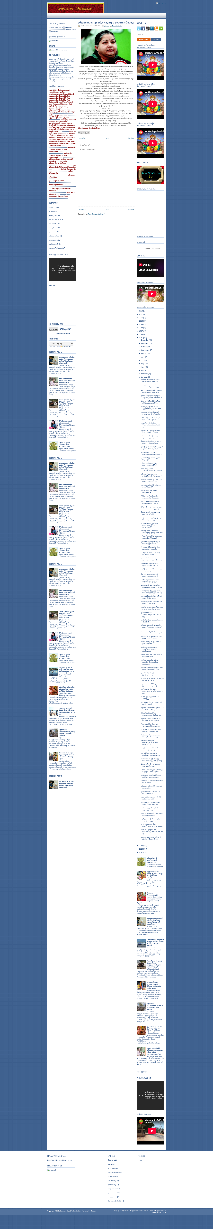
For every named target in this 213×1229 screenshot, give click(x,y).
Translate (67, 347)
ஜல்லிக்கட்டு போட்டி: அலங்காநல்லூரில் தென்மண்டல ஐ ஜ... (152, 614)
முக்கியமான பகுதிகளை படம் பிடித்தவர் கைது (150, 792)
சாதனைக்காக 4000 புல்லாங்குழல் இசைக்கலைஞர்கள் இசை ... (152, 685)
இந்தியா (52, 207)
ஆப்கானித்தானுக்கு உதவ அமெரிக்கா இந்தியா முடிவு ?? (151, 475)
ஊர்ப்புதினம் (53, 215)
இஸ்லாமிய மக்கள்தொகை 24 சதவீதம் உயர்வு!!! (150, 513)
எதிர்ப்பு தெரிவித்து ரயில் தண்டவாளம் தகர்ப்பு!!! (149, 464)
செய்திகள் (52, 228)
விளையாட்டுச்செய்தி (56, 248)
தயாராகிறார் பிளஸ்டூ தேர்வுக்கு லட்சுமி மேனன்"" (151, 486)
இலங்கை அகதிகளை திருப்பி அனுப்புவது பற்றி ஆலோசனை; (151, 397)
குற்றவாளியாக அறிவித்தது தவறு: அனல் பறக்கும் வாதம (106, 22)
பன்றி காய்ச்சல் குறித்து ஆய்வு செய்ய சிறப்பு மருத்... (151, 519)
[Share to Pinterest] (88, 132)
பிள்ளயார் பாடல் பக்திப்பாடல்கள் (64, 443)
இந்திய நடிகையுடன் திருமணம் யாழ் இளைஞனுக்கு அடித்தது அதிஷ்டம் (67, 424)
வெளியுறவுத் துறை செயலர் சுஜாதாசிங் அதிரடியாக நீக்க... (152, 408)
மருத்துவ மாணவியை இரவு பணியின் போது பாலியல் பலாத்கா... (150, 662)
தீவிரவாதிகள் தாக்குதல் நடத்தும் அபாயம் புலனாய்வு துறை (151, 508)
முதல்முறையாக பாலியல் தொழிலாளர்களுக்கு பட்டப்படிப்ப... (149, 649)
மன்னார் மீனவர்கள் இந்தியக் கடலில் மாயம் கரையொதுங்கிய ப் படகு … (67, 711)
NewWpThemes (124, 1210)
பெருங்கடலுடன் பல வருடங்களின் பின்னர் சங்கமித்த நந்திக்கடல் (66, 670)
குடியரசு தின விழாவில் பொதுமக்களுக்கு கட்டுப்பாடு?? (152, 453)
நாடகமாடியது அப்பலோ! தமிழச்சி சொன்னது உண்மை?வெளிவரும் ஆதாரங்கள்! (67, 360)
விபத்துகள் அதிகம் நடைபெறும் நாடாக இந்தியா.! (151, 553)
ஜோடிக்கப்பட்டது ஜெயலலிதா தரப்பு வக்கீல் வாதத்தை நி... (151, 431)
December (145, 340)
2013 (141, 849)
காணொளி (52, 224)
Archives (156, 39)
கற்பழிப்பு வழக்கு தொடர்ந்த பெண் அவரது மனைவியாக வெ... (152, 608)
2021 (141, 318)
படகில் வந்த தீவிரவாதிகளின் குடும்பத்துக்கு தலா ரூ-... (150, 809)
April (143, 367)
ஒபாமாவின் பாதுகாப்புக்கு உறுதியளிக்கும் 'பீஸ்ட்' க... (150, 564)
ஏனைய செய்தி (54, 220)
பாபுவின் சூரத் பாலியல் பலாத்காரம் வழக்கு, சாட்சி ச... (152, 679)
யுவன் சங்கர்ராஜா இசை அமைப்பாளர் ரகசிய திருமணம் (151, 825)
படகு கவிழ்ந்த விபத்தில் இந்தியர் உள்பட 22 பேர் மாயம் (151, 597)
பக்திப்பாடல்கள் (54, 236)
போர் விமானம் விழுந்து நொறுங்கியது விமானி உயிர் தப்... (150, 425)
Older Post (131, 138)
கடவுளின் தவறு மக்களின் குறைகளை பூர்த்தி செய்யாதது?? (149, 525)
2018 (141, 328)
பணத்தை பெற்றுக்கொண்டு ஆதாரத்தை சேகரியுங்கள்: (150, 413)
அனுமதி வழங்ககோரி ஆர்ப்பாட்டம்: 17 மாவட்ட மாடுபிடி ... (152, 709)
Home (107, 138)
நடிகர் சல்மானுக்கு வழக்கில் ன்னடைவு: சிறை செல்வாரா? (151, 632)
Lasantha (145, 1210)
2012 (141, 852)
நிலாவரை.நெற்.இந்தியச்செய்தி (70, 1211)
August (144, 353)
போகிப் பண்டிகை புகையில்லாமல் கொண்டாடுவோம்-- (151, 655)
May (143, 364)
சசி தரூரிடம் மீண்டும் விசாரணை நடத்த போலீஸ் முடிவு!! (151, 537)
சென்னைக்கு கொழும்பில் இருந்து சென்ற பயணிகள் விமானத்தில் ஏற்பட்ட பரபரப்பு (155, 942)
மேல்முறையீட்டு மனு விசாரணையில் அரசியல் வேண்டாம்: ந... (149, 742)
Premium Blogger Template (158, 1210)
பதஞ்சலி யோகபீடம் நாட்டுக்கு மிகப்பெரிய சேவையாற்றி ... (150, 380)
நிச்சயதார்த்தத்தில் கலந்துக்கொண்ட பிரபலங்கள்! (151, 469)
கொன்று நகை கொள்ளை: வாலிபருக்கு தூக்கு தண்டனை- (152, 532)
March (143, 370)
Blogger (67, 334)
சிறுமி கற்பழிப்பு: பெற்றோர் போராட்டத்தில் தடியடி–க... (150, 725)
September (145, 350)
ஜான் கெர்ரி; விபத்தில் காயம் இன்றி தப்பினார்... (150, 674)
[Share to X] (84, 132)
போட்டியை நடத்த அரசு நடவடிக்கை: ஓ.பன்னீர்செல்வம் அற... (152, 691)
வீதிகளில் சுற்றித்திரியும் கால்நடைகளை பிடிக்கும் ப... (151, 714)
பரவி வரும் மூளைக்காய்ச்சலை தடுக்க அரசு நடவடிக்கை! (151, 776)
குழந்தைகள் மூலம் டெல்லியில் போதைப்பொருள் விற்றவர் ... (151, 719)
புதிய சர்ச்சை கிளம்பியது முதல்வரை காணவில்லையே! (151, 754)
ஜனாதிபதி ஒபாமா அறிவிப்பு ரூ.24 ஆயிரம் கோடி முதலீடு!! (152, 448)
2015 (141, 338)
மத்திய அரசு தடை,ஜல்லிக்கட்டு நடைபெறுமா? (151, 643)
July (143, 357)
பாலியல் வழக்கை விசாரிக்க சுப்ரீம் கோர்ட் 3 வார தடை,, (152, 602)
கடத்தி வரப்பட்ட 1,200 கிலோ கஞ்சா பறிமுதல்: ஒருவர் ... (150, 749)
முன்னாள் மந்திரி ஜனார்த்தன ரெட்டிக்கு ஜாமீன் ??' (150, 542)
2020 (141, 321)
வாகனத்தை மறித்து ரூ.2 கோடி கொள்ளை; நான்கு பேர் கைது (151, 592)
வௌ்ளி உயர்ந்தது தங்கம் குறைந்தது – (149, 491)
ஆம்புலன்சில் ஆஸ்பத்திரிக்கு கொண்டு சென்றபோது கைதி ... (152, 586)
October (144, 347)
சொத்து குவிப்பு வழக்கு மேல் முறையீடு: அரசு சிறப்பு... (150, 548)
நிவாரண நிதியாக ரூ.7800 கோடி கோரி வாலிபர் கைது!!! (151, 480)
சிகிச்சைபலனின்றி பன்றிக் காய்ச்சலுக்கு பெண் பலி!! (150, 497)
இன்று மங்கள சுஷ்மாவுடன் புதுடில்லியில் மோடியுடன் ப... (151, 575)
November (145, 343)
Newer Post (82, 138)
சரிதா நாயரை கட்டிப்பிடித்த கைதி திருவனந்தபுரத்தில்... (152, 814)
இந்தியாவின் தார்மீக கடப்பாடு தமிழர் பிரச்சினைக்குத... (150, 442)
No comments (117, 26)
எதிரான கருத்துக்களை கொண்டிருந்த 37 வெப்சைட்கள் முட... (152, 832)
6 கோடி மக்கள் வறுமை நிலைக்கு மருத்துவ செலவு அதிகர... (152, 771)
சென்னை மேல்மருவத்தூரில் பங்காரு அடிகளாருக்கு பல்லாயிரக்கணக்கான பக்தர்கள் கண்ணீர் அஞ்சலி (149, 898)
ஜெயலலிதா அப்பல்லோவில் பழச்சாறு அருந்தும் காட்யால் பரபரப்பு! (67, 732)
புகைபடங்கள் (53, 240)
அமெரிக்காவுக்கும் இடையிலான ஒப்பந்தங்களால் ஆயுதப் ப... (151, 391)
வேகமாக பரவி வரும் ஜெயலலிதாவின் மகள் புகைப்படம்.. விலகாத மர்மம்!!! (66, 756)
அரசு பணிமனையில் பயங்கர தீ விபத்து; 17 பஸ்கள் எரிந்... (151, 838)
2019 (141, 324)
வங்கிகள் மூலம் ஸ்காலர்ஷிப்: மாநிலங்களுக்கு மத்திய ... (150, 581)
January (144, 377)
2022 (141, 314)
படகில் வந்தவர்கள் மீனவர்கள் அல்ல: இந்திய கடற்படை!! (150, 803)
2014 (141, 845)
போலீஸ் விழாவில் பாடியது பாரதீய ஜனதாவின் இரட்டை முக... (152, 668)
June (143, 360)
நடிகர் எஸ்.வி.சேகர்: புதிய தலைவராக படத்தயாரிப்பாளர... (152, 559)
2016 (141, 334)
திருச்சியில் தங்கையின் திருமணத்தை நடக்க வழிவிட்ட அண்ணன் (67, 689)
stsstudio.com (63, 106)
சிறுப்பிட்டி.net (54, 110)
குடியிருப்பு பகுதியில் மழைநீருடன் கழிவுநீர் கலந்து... (151, 820)
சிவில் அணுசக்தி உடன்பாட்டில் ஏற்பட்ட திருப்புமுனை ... (150, 418)
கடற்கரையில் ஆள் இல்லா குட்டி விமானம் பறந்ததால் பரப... (151, 730)
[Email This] (79, 132)
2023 (141, 311)
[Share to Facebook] (86, 132)
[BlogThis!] (81, 132)
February (144, 374)
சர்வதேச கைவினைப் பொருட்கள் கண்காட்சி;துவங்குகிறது (151, 386)
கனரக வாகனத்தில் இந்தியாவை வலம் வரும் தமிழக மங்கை (67, 380)
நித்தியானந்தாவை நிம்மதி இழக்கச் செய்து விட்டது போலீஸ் (154, 874)
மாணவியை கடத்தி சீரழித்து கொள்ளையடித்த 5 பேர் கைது (151, 760)
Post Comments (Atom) (96, 214)
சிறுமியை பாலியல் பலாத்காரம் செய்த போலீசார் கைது (150, 736)
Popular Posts (144, 39)
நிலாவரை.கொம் (65, 108)
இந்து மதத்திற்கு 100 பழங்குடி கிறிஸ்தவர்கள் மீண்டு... (150, 402)
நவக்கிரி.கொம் (54, 92)
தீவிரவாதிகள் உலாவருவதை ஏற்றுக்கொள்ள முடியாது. (150, 502)
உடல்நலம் (52, 211)
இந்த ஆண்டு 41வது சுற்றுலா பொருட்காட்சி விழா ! (150, 765)
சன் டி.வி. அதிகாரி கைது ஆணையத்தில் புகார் (149, 437)
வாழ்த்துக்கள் (53, 244)
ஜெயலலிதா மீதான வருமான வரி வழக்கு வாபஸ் (151, 703)
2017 (141, 331)
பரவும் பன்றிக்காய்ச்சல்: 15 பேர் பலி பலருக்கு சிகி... (151, 798)
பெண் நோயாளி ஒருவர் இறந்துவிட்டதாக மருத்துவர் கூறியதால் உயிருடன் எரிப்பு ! (66, 403)
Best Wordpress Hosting (158, 1212)
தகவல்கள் (52, 232)
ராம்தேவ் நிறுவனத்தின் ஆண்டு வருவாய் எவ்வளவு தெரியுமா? (151, 626)
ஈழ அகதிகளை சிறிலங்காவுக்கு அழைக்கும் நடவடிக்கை (151, 570)
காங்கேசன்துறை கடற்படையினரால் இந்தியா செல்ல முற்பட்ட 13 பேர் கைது (155, 985)
